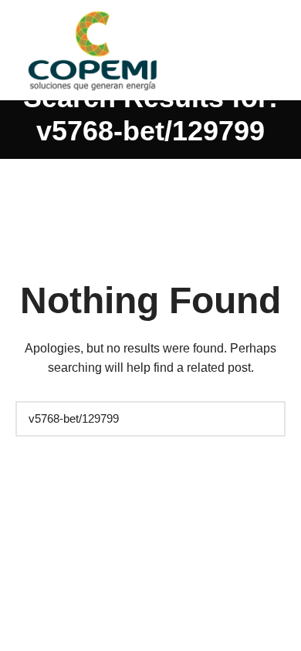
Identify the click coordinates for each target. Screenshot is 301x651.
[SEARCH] (266, 419)
